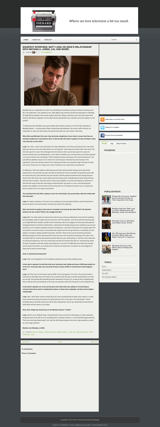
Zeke (32, 334)
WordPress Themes (68, 425)
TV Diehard (80, 420)
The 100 (105, 273)
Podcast (48, 40)
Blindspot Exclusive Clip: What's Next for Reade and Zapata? (122, 247)
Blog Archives (122, 143)
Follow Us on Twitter (112, 127)
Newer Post (25, 342)
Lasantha (88, 425)
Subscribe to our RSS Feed (114, 119)
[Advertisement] (116, 97)
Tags (112, 143)
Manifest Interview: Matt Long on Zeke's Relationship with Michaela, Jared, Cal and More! (57, 48)
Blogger (97, 420)
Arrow (104, 266)
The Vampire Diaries (109, 277)
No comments (46, 52)
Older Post (94, 342)
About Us (36, 40)
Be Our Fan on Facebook (114, 135)
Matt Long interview (82, 332)
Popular (104, 143)
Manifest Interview (50, 332)
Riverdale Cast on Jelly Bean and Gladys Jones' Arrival (123, 222)
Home (26, 40)
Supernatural (106, 270)
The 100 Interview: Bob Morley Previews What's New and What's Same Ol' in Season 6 (124, 235)
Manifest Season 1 (62, 332)
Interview (35, 332)
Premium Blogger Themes (100, 425)
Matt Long (73, 332)
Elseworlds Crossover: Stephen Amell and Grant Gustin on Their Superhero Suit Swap (124, 198)
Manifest (41, 332)
